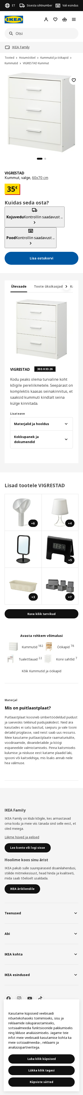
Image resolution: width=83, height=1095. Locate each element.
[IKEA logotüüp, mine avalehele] (14, 19)
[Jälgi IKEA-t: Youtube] (30, 998)
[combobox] (40, 33)
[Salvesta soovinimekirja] (73, 80)
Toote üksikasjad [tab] (48, 286)
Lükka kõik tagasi (41, 1070)
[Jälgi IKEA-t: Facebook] (8, 998)
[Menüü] (73, 19)
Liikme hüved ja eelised (22, 837)
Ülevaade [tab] (19, 286)
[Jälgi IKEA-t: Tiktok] (40, 998)
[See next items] (66, 286)
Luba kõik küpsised (41, 1059)
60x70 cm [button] (40, 177)
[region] (41, 112)
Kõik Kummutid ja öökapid (41, 671)
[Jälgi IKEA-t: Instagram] (19, 998)
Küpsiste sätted (41, 1082)
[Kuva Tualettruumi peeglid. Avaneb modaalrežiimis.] (23, 549)
